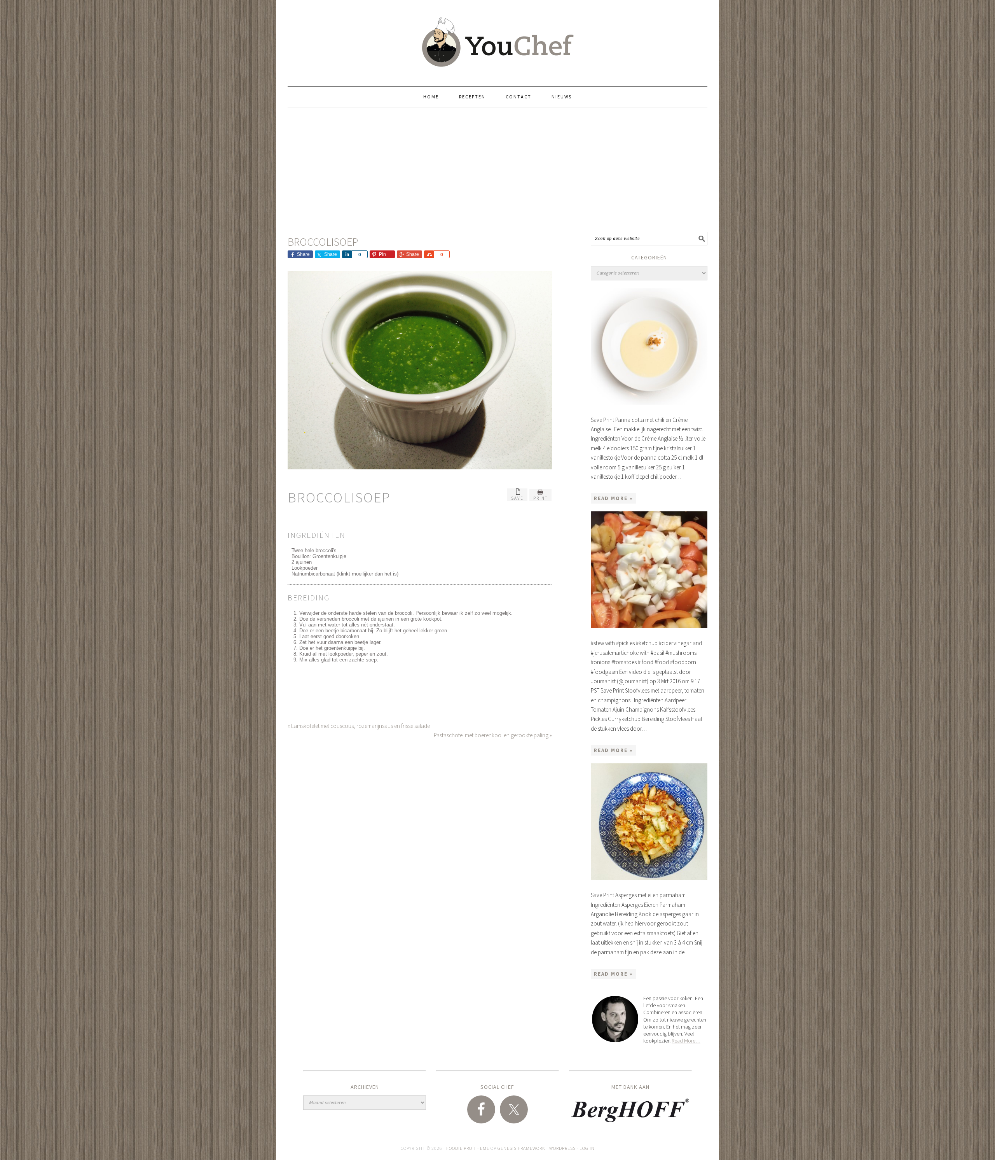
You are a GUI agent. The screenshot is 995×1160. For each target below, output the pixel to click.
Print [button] (540, 498)
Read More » (613, 498)
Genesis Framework (521, 1148)
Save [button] (517, 498)
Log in (587, 1148)
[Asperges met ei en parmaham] (649, 821)
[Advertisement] (497, 169)
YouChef (497, 40)
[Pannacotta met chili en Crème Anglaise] (649, 346)
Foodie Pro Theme (467, 1148)
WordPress (562, 1148)
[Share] (346, 254)
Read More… (686, 1040)
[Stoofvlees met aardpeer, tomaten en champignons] (649, 569)
